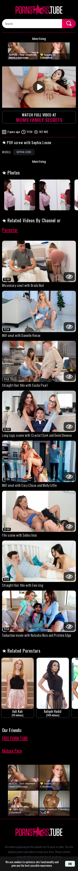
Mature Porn (12, 751)
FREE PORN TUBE (15, 738)
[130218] (19, 194)
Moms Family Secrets (39, 117)
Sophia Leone (24, 152)
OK (70, 863)
